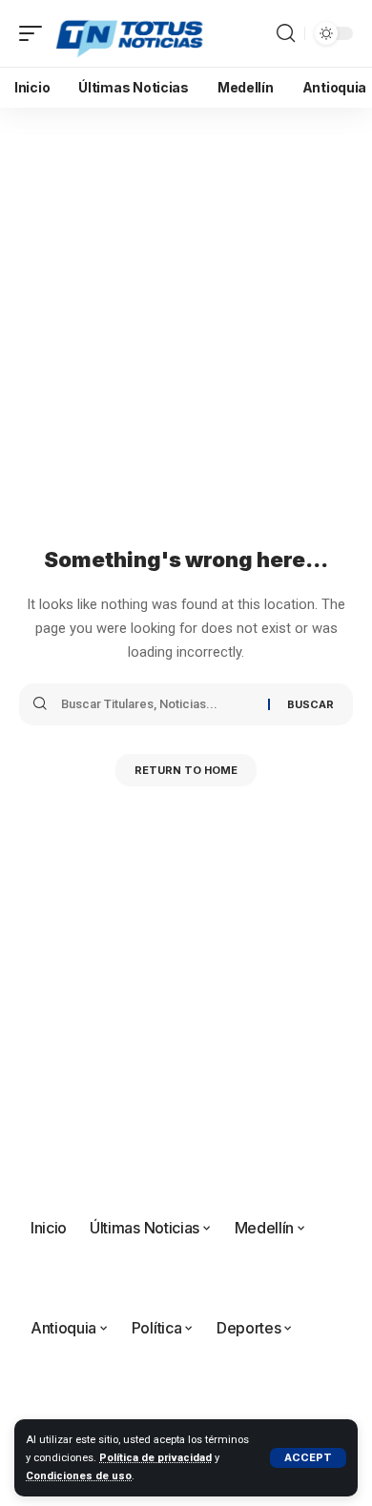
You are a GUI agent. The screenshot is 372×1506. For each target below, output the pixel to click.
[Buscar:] (157, 704)
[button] (308, 1458)
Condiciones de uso (79, 1476)
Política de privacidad (155, 1458)
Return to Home (186, 770)
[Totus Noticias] (131, 33)
